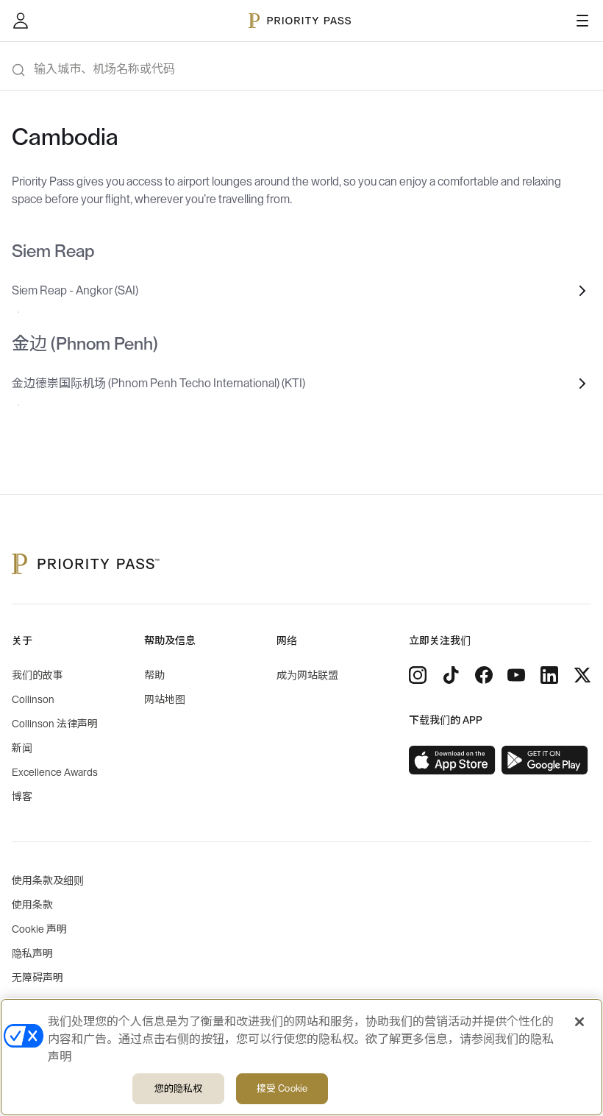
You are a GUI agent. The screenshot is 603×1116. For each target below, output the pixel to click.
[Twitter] (582, 675)
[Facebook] (484, 675)
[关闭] (579, 1022)
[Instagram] (418, 675)
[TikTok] (451, 675)
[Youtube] (516, 675)
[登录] (20, 20)
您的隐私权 (178, 1088)
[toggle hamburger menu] (582, 20)
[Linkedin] (549, 675)
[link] (452, 760)
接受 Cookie (282, 1088)
